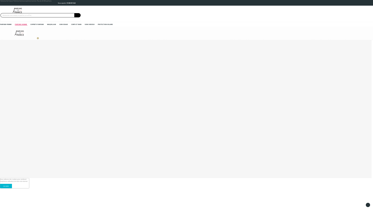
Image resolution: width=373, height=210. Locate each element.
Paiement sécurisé (6, 144)
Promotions (3, 157)
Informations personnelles (8, 115)
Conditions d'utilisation (7, 141)
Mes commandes (5, 118)
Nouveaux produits (6, 153)
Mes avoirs (3, 122)
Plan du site (3, 132)
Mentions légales (5, 138)
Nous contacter (5, 128)
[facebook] (0, 109)
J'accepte (6, 186)
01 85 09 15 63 (71, 3)
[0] (36, 37)
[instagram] (2, 109)
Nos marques (4, 150)
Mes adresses (4, 125)
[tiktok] (4, 109)
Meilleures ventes (5, 160)
